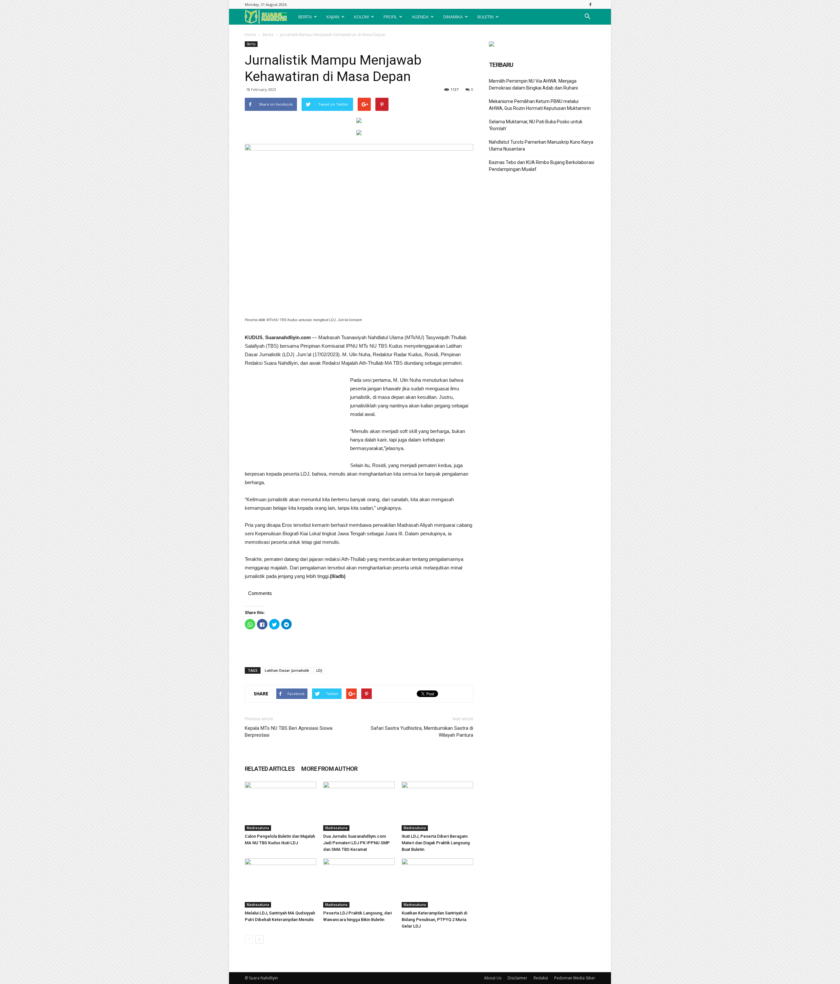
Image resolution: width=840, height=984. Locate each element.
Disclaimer (517, 978)
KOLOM (361, 17)
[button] (587, 17)
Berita (268, 34)
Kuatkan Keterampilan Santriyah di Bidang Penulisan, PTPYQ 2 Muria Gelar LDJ (434, 920)
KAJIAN (332, 17)
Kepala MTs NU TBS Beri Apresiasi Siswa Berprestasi (288, 731)
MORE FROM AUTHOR (329, 768)
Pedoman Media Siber (574, 978)
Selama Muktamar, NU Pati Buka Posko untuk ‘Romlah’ (535, 125)
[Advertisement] (294, 420)
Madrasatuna (258, 828)
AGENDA (420, 17)
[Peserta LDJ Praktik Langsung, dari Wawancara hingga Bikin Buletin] (359, 883)
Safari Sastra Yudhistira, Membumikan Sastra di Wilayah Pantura (422, 731)
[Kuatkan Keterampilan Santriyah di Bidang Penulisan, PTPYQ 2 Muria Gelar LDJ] (437, 883)
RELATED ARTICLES (270, 768)
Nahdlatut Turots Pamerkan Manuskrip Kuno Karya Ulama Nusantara (541, 145)
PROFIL (390, 17)
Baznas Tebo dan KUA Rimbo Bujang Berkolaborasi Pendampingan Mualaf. (541, 166)
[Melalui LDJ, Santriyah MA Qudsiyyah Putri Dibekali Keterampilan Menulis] (280, 883)
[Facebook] (590, 4)
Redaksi (541, 978)
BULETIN (485, 17)
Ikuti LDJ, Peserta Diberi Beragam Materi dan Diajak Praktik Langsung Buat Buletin (436, 843)
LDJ (319, 670)
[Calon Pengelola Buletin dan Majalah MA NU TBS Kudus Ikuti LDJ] (280, 806)
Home (250, 34)
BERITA (305, 17)
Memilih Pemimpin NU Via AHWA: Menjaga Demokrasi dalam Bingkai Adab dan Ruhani (533, 84)
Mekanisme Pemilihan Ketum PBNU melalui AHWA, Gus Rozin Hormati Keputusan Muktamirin (540, 105)
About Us (492, 978)
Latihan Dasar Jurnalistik (287, 670)
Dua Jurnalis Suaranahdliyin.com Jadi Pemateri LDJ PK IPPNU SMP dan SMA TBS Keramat (356, 843)
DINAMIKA (453, 17)
